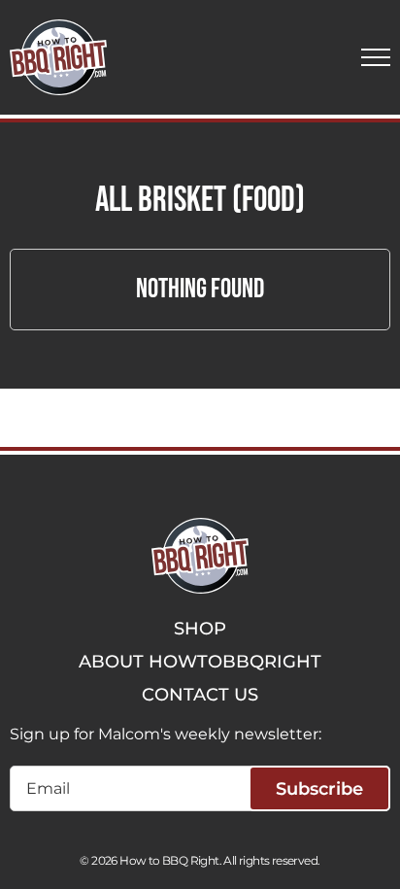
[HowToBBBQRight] (58, 57)
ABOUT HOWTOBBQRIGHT (200, 661)
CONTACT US (200, 694)
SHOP (200, 628)
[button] (375, 57)
